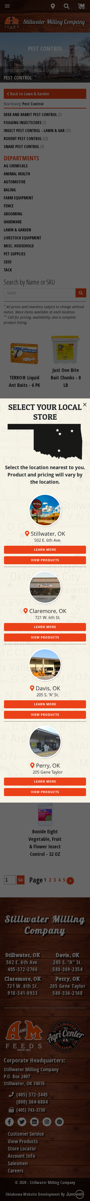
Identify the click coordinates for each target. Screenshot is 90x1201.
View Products (45, 560)
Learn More (45, 549)
